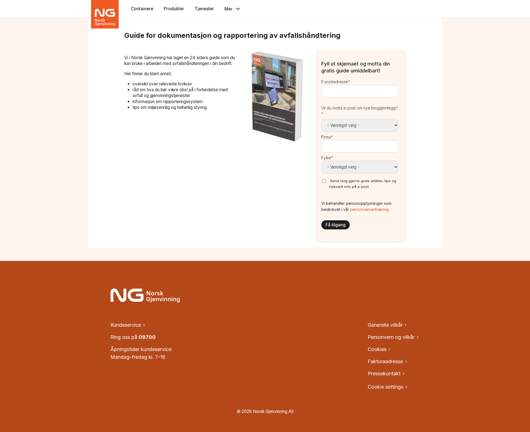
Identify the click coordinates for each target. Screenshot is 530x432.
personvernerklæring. (369, 209)
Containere (142, 8)
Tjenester (204, 8)
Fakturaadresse (385, 361)
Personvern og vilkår (391, 337)
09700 (147, 337)
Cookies (377, 349)
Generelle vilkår (385, 325)
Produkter (174, 8)
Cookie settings (385, 387)
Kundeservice (125, 325)
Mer (228, 9)
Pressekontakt (384, 373)
